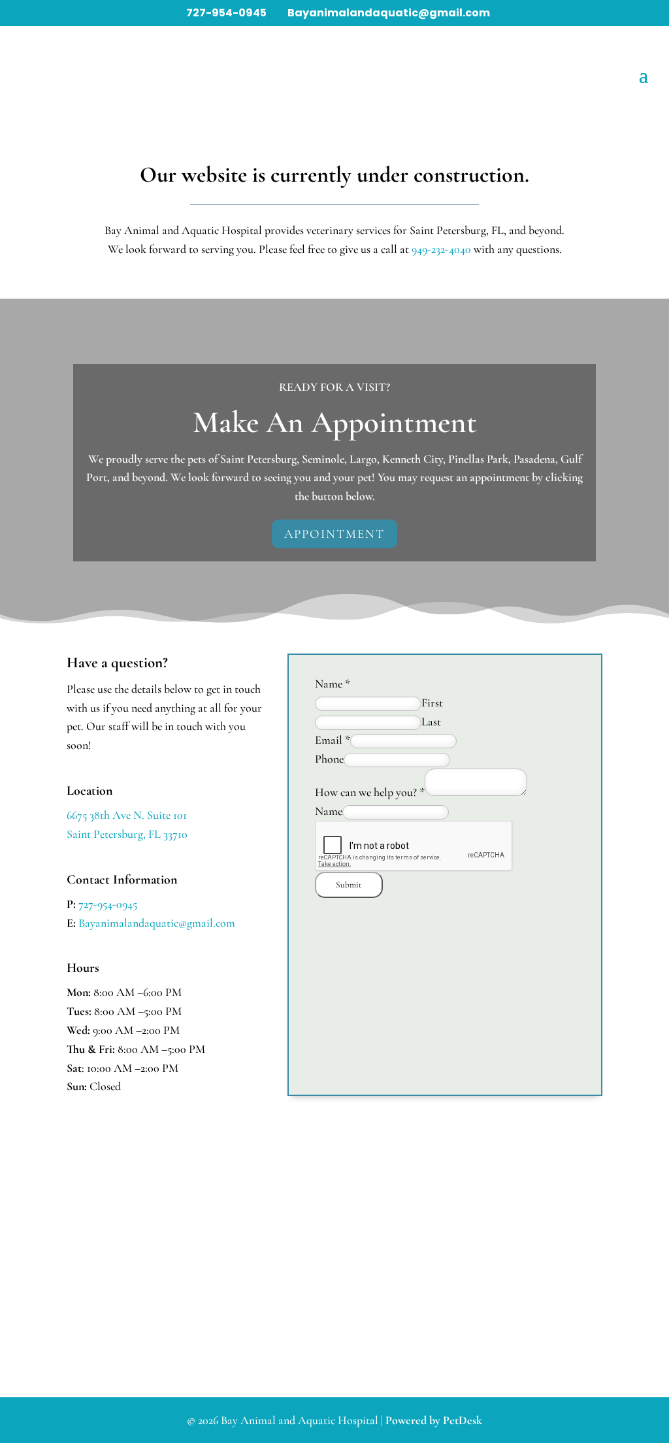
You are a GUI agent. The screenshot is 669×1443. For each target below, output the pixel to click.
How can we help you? (370, 792)
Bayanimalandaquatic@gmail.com (156, 923)
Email (332, 740)
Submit (349, 885)
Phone (329, 759)
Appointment (334, 533)
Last (431, 721)
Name (332, 683)
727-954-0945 (227, 12)
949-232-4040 (441, 249)
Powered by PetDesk (433, 1420)
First (432, 702)
